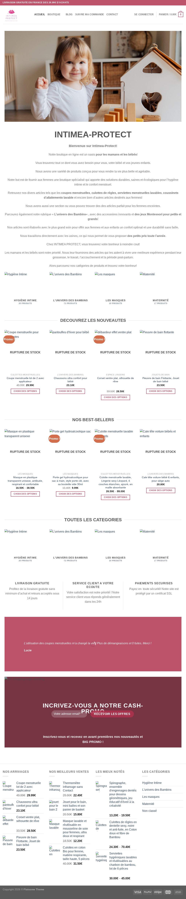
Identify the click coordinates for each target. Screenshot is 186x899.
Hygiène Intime (152, 782)
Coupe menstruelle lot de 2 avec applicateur (25, 380)
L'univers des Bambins (156, 789)
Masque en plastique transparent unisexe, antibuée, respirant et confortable (25, 480)
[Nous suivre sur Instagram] (174, 2)
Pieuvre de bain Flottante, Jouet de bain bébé (160, 380)
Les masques (150, 796)
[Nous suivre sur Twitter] (178, 2)
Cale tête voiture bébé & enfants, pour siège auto (161, 479)
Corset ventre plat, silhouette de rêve (115, 380)
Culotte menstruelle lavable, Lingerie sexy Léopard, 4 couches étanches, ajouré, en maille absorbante (116, 482)
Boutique (54, 14)
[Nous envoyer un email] (181, 2)
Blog (69, 14)
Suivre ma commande (89, 14)
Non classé (149, 810)
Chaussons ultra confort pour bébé (70, 380)
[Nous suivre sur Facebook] (171, 2)
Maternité (148, 803)
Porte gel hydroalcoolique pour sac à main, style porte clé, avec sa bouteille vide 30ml (70, 480)
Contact (112, 14)
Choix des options (25, 391)
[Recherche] (30, 14)
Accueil (39, 14)
